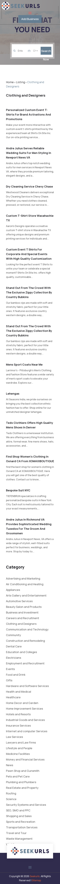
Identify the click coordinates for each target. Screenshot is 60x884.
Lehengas (12, 393)
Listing (20, 82)
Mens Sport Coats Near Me (24, 364)
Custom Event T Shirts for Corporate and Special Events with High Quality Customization (29, 254)
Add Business (30, 19)
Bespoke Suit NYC (18, 490)
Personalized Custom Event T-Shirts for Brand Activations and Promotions (28, 114)
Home (10, 82)
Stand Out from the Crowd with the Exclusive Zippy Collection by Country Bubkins (29, 292)
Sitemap (36, 880)
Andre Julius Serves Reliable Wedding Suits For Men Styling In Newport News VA (28, 152)
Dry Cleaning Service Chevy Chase (29, 186)
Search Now (46, 52)
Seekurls (35, 876)
